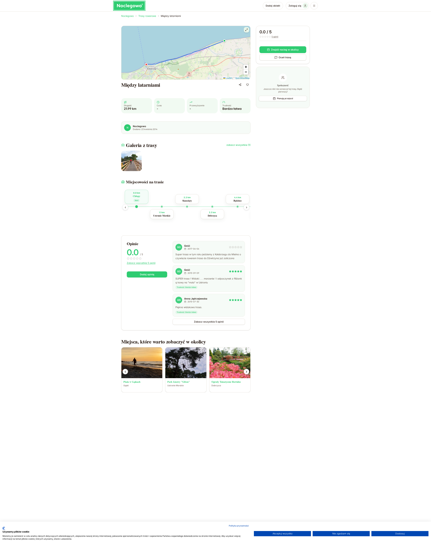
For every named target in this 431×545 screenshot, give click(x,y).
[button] (224, 40)
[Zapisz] (247, 85)
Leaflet (228, 77)
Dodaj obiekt (273, 5)
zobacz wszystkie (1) (238, 144)
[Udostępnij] (240, 85)
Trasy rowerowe (147, 15)
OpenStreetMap (242, 77)
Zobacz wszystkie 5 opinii (141, 262)
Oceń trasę (285, 57)
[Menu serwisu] (314, 5)
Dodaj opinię (147, 274)
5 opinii (275, 36)
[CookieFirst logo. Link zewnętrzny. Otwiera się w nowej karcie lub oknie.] (4, 528)
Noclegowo (127, 15)
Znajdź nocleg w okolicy (285, 49)
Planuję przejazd (285, 98)
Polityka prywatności (239, 525)
